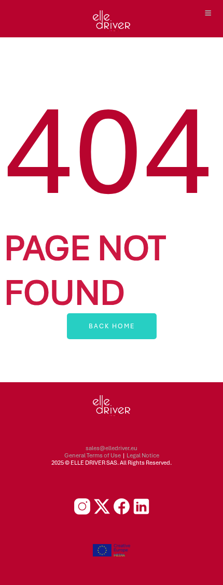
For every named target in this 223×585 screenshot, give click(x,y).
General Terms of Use (92, 455)
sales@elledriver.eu (111, 448)
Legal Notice (143, 455)
